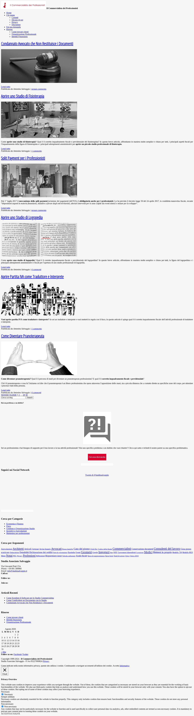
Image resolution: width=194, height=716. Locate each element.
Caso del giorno (82, 548)
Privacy (19, 556)
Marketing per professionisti (18, 533)
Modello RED (187, 552)
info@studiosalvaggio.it (17, 571)
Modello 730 (177, 552)
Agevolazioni (6, 549)
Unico (127, 556)
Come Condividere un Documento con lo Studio (26, 600)
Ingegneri (104, 552)
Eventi (78, 552)
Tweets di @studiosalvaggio (97, 475)
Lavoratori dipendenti (127, 552)
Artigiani (35, 549)
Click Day (94, 549)
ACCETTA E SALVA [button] (10, 714)
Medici (148, 552)
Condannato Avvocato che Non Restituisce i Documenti (37, 43)
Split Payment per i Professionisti (23, 158)
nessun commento (38, 89)
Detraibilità (24, 552)
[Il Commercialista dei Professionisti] (23, 8)
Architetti (18, 548)
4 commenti (36, 269)
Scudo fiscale (81, 556)
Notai (9, 555)
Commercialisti (122, 548)
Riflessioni (40, 556)
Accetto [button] (116, 666)
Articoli (28, 549)
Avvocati (56, 548)
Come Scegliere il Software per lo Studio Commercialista (30, 598)
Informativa (124, 666)
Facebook (18, 654)
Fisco (8, 526)
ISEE (115, 552)
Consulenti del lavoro (167, 548)
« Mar (3, 652)
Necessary (8, 694)
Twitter (25, 654)
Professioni (29, 555)
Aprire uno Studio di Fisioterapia (22, 96)
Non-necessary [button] (7, 704)
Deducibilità (14, 552)
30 (26, 395)
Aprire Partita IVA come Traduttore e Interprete (32, 276)
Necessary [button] (5, 692)
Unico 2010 (134, 556)
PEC (14, 556)
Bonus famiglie (67, 549)
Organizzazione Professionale (18, 622)
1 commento (36, 151)
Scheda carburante (68, 556)
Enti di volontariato (60, 552)
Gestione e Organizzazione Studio (20, 528)
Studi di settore (119, 556)
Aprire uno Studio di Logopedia (22, 217)
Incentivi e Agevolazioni (16, 531)
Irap (111, 552)
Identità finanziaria (14, 620)
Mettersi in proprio (162, 552)
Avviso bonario (45, 549)
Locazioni (140, 552)
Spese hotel (109, 556)
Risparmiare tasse (53, 556)
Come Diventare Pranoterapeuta (22, 336)
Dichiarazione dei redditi (41, 552)
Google (95, 552)
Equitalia (71, 552)
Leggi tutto (5, 87)
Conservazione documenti (142, 549)
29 (24, 395)
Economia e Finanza (14, 524)
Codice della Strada (105, 549)
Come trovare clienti (14, 617)
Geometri (86, 552)
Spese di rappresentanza (96, 556)
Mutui (3, 556)
